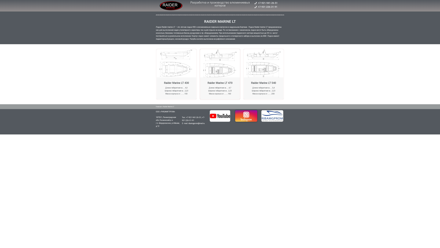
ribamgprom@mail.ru (196, 123)
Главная (159, 106)
